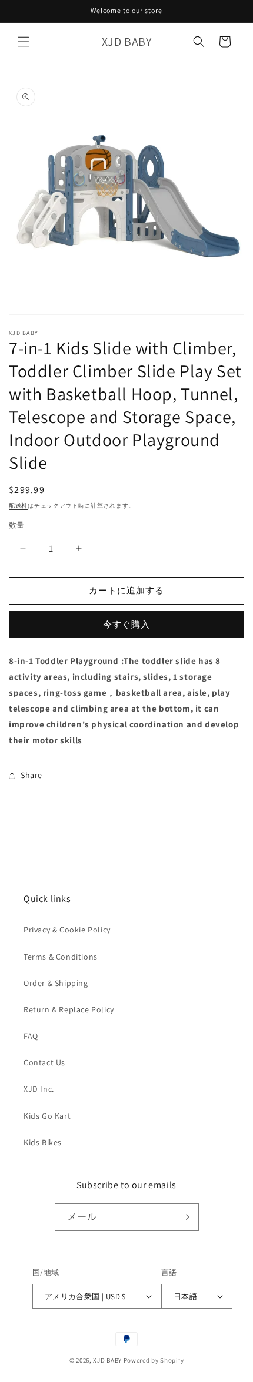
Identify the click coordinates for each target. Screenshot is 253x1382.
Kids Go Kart (47, 1116)
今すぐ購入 (126, 624)
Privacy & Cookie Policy (67, 929)
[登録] (185, 1217)
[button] (23, 42)
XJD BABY (107, 1360)
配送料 (18, 505)
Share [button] (31, 775)
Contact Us (44, 1062)
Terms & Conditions (61, 956)
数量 (17, 525)
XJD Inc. (39, 1089)
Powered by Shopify (154, 1360)
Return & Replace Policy (69, 1009)
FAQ (31, 1036)
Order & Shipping (56, 983)
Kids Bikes (43, 1142)
